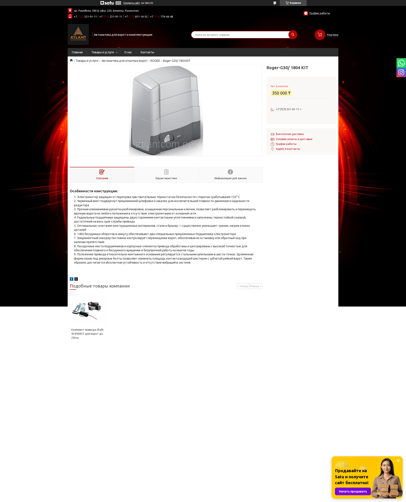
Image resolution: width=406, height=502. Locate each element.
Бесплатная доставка (290, 134)
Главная (77, 52)
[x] (76, 279)
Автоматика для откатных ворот (125, 60)
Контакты (147, 52)
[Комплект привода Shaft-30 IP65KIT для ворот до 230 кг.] (89, 310)
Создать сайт (131, 2)
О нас (128, 52)
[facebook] (71, 279)
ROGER (155, 60)
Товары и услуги (102, 52)
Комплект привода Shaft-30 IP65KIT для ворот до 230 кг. (87, 333)
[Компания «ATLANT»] (78, 34)
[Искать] (292, 34)
